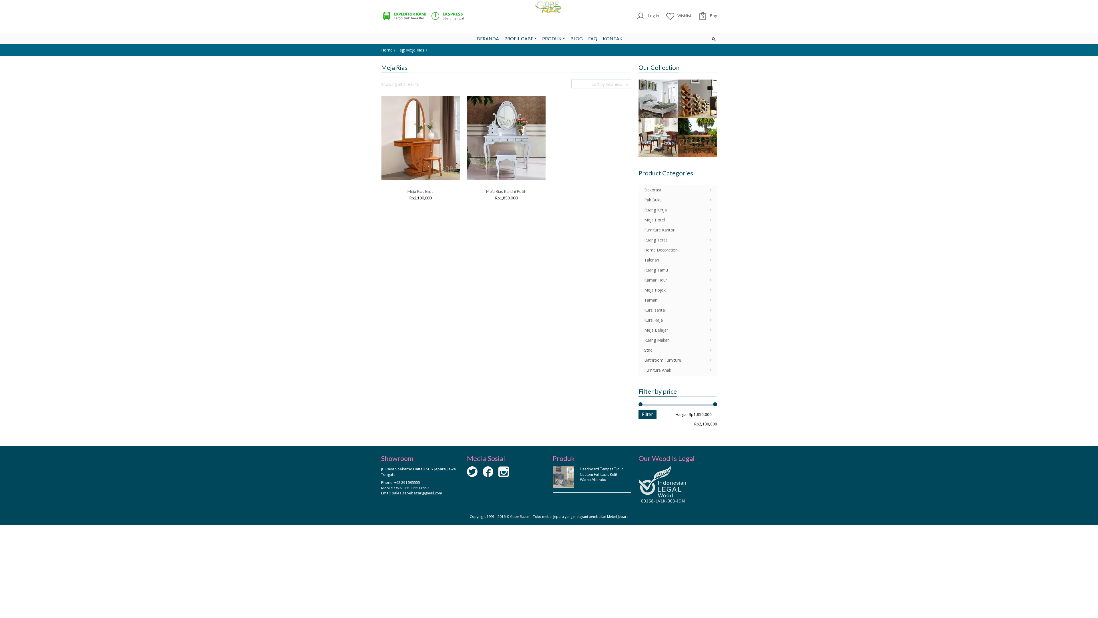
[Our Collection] (677, 117)
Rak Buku (653, 200)
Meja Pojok (655, 290)
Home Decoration (661, 250)
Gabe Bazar (519, 516)
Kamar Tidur (655, 280)
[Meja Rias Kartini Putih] (506, 137)
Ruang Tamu (656, 270)
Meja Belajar (656, 330)
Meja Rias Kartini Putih (506, 191)
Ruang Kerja (655, 210)
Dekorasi (652, 190)
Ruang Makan (657, 340)
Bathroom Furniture (662, 360)
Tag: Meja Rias (410, 50)
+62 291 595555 (407, 482)
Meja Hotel (654, 220)
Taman (650, 300)
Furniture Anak (657, 370)
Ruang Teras (656, 240)
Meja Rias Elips (420, 191)
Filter (647, 414)
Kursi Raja (653, 320)
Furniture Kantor (659, 230)
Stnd (648, 350)
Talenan (651, 260)
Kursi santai (655, 310)
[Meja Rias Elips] (420, 137)
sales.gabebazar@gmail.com (417, 493)
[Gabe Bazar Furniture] (549, 7)
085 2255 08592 (416, 487)
